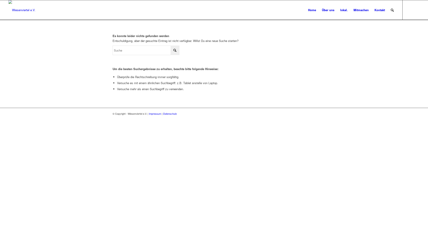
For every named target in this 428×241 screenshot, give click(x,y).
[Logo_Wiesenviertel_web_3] (21, 10)
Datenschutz (170, 113)
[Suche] (392, 10)
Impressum (155, 113)
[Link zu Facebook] (416, 9)
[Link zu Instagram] (409, 9)
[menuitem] (312, 10)
